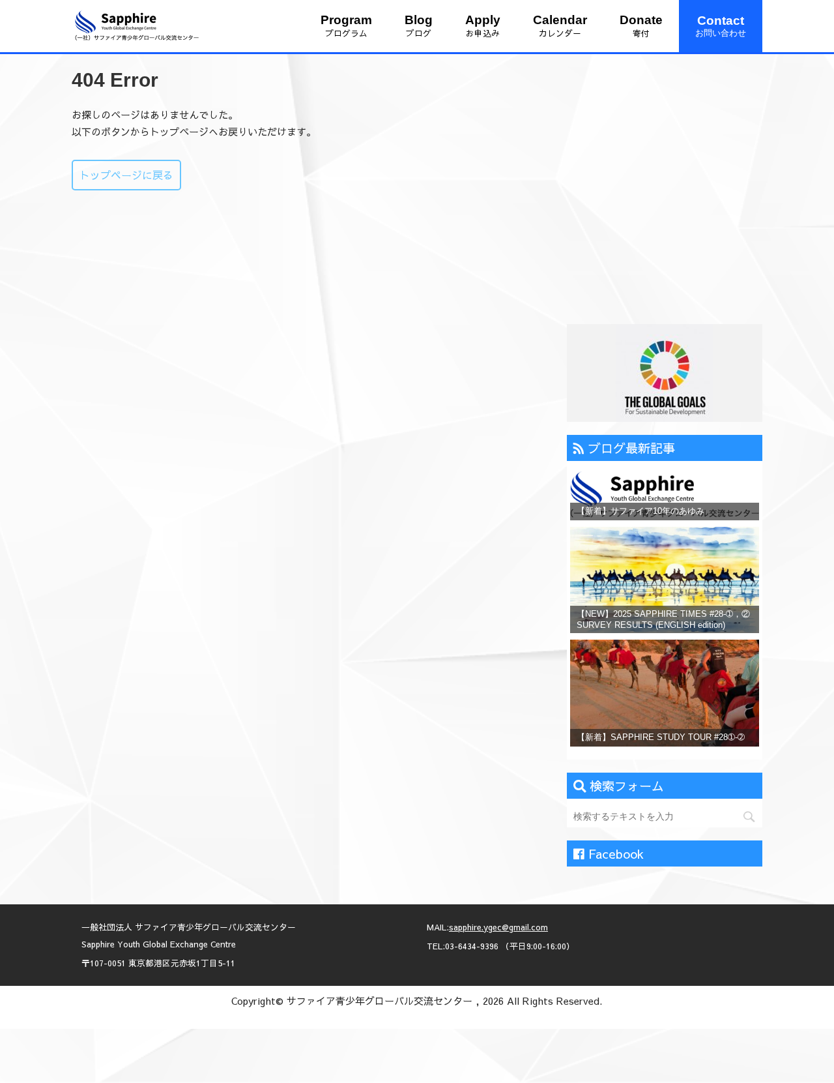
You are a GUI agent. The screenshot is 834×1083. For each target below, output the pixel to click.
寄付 (641, 25)
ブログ (419, 25)
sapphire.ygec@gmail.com (498, 926)
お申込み (482, 25)
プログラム (346, 25)
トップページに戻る (126, 175)
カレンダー (560, 25)
